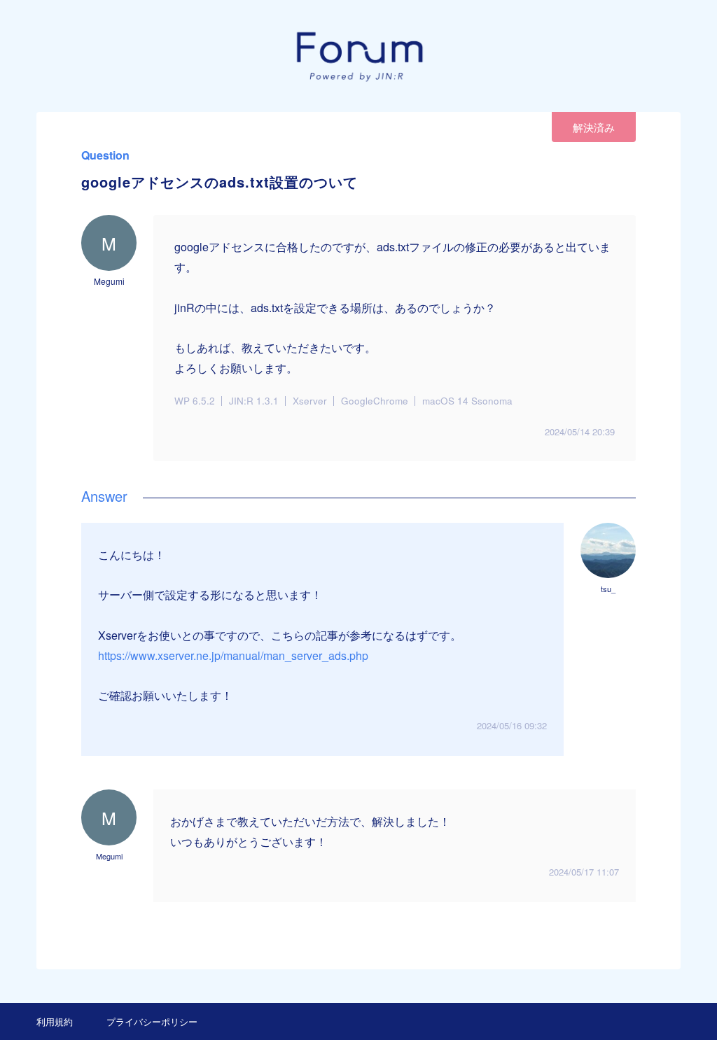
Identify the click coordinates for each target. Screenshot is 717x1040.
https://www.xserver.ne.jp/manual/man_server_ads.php (233, 655)
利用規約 (54, 1021)
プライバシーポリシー (151, 1021)
